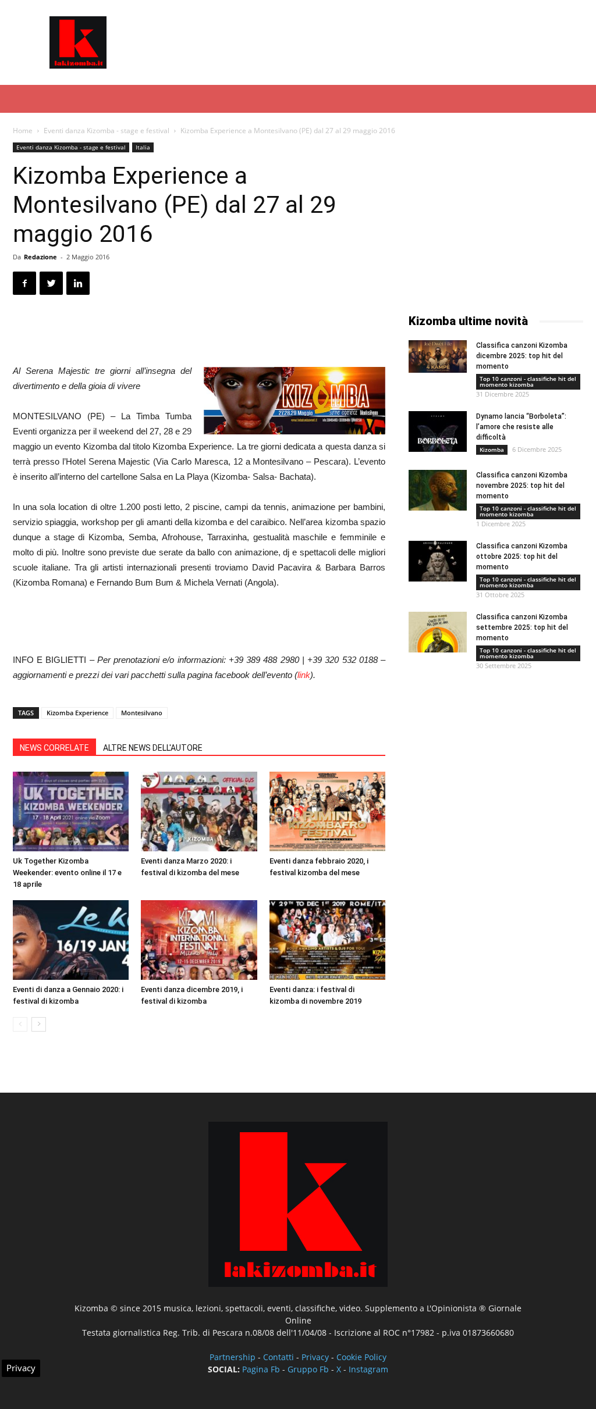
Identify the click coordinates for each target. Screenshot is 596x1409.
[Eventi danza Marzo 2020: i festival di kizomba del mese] (199, 811)
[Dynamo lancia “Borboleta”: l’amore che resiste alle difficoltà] (438, 431)
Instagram (368, 1369)
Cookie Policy (361, 1356)
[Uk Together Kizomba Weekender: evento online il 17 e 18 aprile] (71, 811)
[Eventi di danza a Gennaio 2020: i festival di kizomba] (71, 940)
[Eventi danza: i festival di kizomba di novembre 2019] (327, 940)
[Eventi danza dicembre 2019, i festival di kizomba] (199, 940)
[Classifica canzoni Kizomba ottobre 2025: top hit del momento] (438, 561)
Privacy (315, 1356)
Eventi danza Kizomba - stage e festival (106, 130)
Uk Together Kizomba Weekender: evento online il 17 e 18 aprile (67, 873)
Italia (143, 147)
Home (23, 130)
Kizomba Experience (77, 712)
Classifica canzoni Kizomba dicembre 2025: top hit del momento (521, 355)
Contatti (278, 1356)
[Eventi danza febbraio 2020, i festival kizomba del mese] (327, 811)
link (303, 675)
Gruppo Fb (308, 1369)
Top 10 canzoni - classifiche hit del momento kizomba (528, 381)
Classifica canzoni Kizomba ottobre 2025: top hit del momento (521, 556)
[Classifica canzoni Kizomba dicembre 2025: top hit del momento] (438, 356)
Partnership (233, 1356)
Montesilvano (141, 712)
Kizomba (492, 449)
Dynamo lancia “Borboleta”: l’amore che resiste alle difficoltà (521, 426)
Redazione (40, 256)
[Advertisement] (371, 42)
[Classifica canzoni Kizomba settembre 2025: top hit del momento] (438, 632)
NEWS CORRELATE (54, 747)
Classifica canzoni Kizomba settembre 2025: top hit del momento (522, 627)
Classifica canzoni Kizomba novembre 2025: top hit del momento (521, 485)
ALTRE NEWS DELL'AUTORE (153, 747)
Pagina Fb (261, 1369)
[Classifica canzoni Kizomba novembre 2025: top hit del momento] (438, 490)
